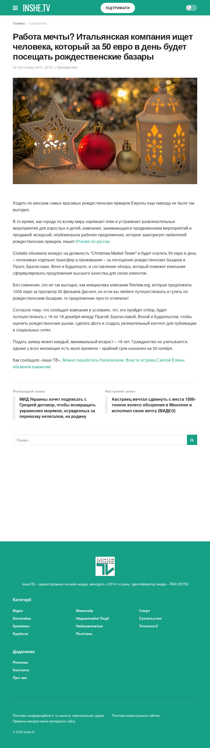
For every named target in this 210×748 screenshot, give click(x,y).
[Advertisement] (105, 487)
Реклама (20, 662)
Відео (18, 610)
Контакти (21, 669)
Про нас (20, 677)
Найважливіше (89, 625)
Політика (84, 633)
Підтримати (118, 7)
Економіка (22, 618)
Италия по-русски (92, 241)
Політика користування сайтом (136, 715)
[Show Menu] (15, 7)
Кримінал (21, 625)
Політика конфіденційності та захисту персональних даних (58, 715)
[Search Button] (192, 440)
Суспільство (38, 23)
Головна (19, 23)
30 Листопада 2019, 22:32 (32, 67)
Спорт (144, 610)
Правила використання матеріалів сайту (44, 721)
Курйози (20, 633)
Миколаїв (84, 610)
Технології (148, 625)
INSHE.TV (36, 7)
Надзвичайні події (92, 618)
